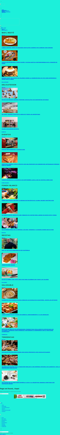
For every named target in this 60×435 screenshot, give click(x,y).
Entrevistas (4, 406)
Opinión (3, 408)
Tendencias (4, 334)
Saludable (4, 282)
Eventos (3, 421)
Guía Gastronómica (5, 407)
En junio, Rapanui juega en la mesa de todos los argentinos (21, 114)
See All (3, 35)
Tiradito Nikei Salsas (8, 264)
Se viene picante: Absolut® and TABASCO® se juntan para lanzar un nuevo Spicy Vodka (29, 215)
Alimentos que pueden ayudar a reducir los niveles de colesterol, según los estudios (29, 300)
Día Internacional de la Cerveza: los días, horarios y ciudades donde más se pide (28, 229)
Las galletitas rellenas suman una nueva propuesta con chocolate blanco (26, 352)
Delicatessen (5, 82)
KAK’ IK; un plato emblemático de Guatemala (16, 250)
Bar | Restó (4, 418)
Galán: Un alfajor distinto (10, 129)
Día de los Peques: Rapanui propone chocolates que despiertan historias (25, 99)
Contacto (4, 12)
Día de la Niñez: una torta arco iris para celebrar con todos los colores (25, 279)
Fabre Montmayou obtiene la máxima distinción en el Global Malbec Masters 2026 (28, 200)
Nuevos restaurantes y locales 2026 (13, 149)
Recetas (4, 232)
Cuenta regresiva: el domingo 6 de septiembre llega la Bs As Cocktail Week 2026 (27, 179)
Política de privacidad (6, 410)
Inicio (3, 405)
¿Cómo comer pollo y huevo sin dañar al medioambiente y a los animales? (25, 314)
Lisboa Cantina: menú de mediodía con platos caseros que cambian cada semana (27, 47)
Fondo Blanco (5, 182)
